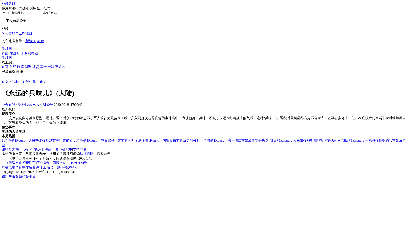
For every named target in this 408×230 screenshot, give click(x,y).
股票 (20, 67)
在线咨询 (16, 53)
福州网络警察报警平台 (19, 176)
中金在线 (8, 104)
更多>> (60, 67)
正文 (43, 81)
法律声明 (51, 149)
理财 (28, 67)
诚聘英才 (8, 149)
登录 (5, 4)
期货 (35, 67)
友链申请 (79, 149)
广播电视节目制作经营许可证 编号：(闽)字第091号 (40, 167)
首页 (5, 67)
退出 (5, 53)
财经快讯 (29, 81)
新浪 (29, 41)
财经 (12, 67)
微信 (40, 41)
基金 (43, 67)
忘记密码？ (10, 33)
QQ (34, 41)
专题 (51, 67)
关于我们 (23, 149)
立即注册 (25, 33)
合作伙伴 (37, 149)
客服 (11, 4)
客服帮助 (31, 53)
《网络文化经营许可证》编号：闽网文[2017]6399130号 (46, 163)
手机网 (7, 49)
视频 (15, 81)
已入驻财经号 (43, 104)
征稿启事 (65, 149)
